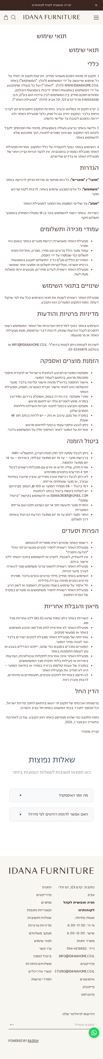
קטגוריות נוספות (39, 910)
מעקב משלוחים (40, 933)
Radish (33, 1040)
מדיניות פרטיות (40, 925)
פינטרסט (88, 994)
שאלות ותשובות (39, 917)
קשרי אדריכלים (40, 971)
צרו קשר (45, 948)
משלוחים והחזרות (39, 963)
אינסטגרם (87, 979)
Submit (11, 1024)
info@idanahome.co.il (77, 956)
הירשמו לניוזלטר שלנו (78, 1014)
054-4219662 (77, 948)
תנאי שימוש (43, 941)
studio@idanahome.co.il (75, 971)
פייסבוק (89, 987)
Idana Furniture (51, 17)
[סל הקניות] (6, 17)
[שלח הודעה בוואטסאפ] (94, 1032)
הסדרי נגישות (41, 979)
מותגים (46, 902)
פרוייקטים (44, 895)
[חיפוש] (13, 17)
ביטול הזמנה (42, 956)
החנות (47, 887)
